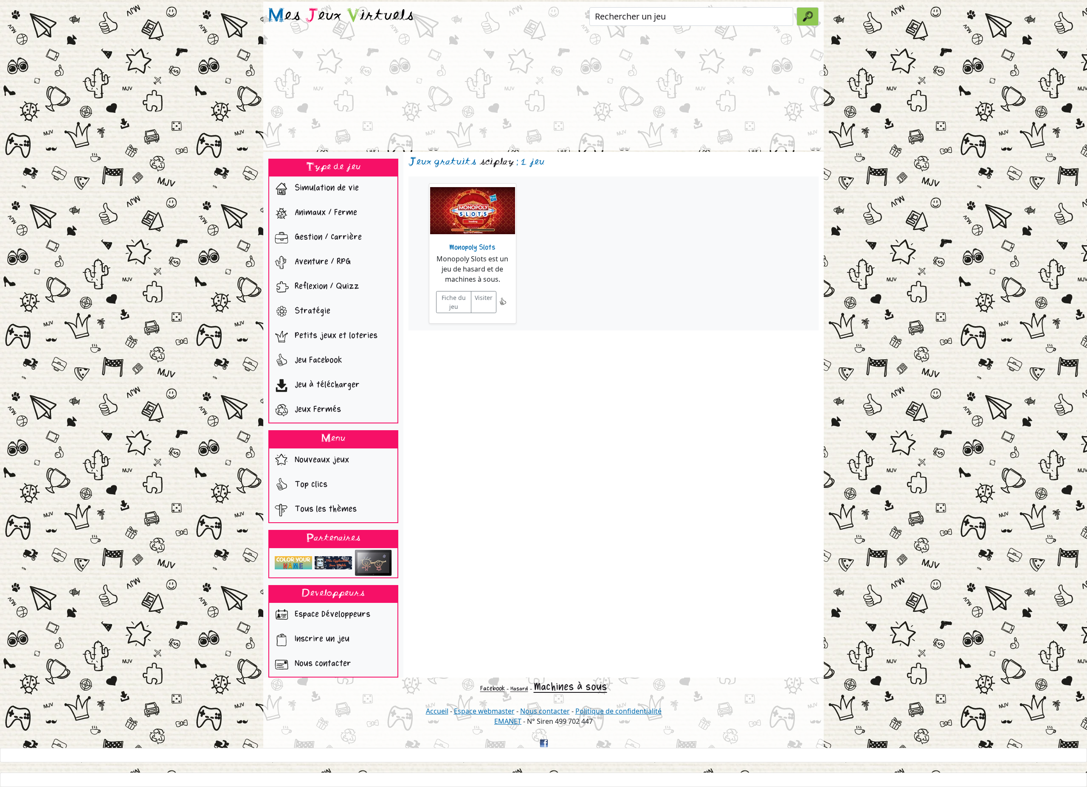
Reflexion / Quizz (325, 286)
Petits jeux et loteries (334, 336)
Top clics (309, 484)
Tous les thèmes (324, 509)
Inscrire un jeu (320, 639)
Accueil (437, 711)
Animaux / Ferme (324, 212)
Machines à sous (570, 686)
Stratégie (311, 311)
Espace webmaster (484, 711)
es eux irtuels (341, 16)
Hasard (519, 688)
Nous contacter (321, 663)
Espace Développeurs (331, 614)
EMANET (507, 721)
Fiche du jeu (454, 302)
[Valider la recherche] (808, 16)
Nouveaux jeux (320, 459)
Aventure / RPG (321, 262)
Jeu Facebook (317, 360)
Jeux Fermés (316, 409)
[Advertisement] (543, 90)
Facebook (492, 688)
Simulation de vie (325, 188)
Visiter (484, 298)
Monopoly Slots (472, 247)
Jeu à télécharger (326, 385)
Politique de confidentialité (618, 711)
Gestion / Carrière (327, 237)
